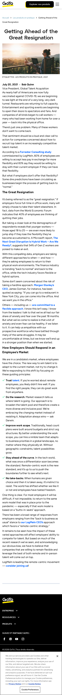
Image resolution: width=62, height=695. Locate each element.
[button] (10, 610)
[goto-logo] (31, 601)
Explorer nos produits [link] (40, 4)
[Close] (57, 656)
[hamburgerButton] (57, 4)
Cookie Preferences (29, 690)
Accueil (5, 18)
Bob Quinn (28, 84)
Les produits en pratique (24, 18)
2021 (45, 77)
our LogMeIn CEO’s (32, 522)
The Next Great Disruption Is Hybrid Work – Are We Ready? (30, 241)
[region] (31, 673)
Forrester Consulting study (35, 152)
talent (15, 380)
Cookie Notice (34, 684)
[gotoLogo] (8, 4)
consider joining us (17, 565)
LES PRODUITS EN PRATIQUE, (29, 77)
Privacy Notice (15, 684)
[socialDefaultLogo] (4, 639)
